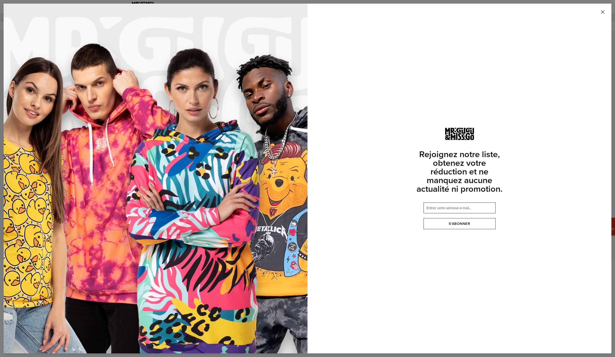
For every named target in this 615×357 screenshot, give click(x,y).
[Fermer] (603, 12)
